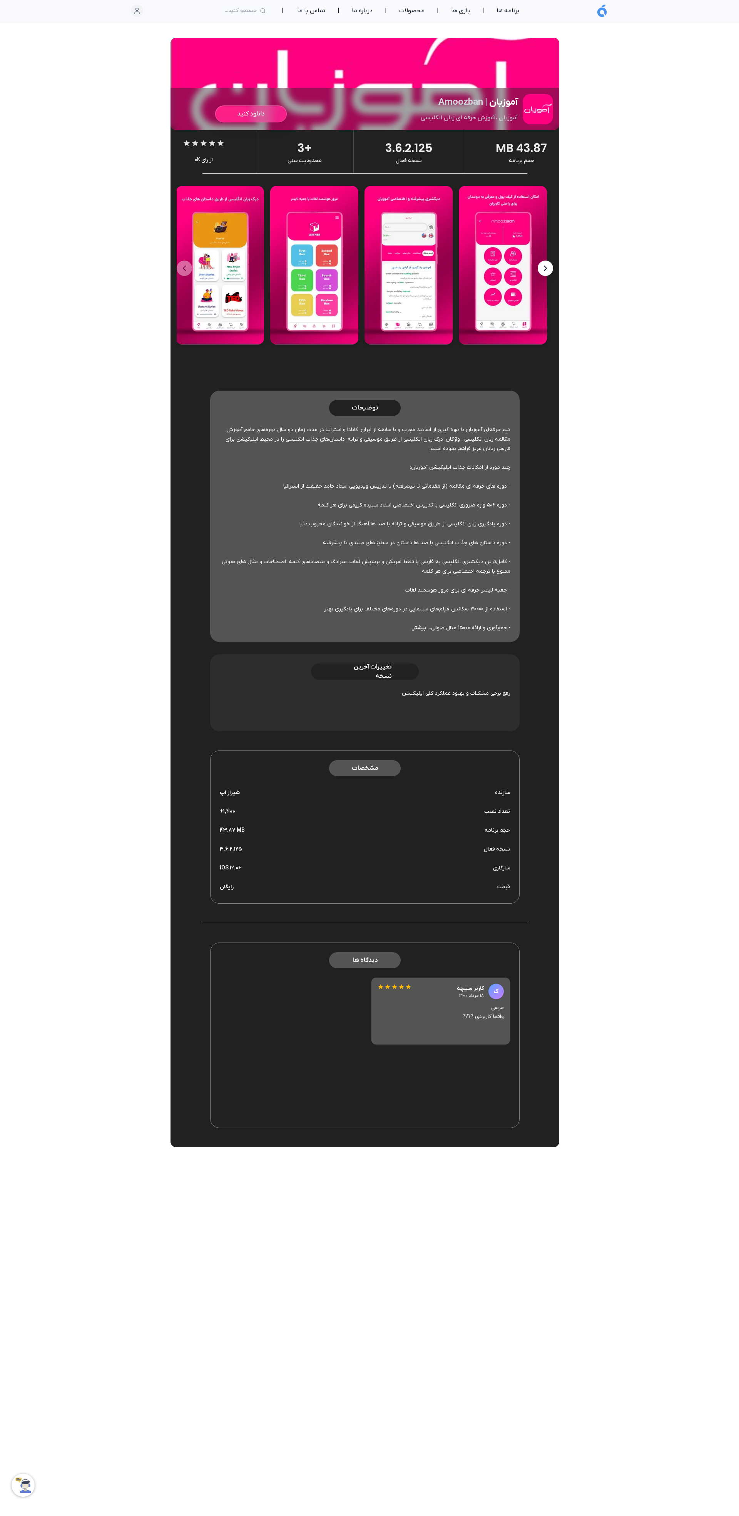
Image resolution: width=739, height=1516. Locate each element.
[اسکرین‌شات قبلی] (545, 268)
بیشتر (419, 628)
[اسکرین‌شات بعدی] (184, 268)
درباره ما (362, 11)
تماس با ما (311, 11)
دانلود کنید (251, 114)
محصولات (412, 11)
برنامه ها (508, 11)
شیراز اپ (230, 792)
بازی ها (460, 11)
